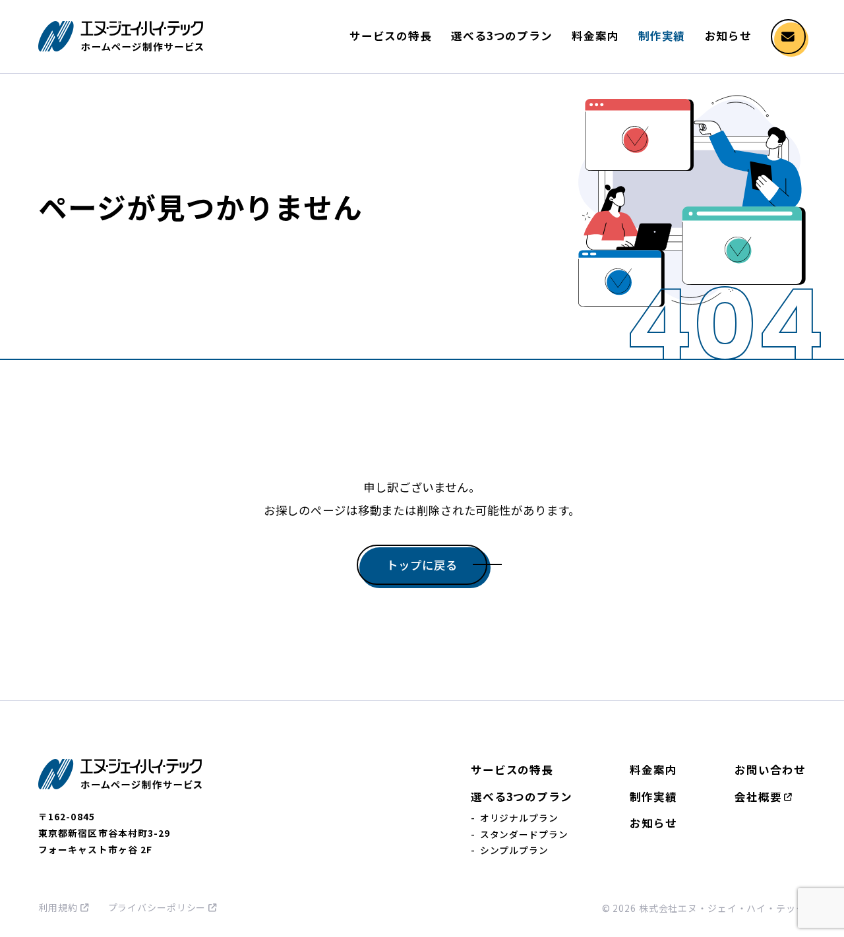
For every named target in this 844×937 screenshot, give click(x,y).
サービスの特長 (390, 36)
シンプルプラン (514, 850)
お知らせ (728, 36)
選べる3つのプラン (502, 36)
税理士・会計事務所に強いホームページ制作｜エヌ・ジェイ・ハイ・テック (120, 36)
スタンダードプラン (524, 834)
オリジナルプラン (519, 817)
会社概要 (758, 796)
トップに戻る (421, 565)
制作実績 (662, 36)
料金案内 (595, 36)
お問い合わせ (770, 769)
